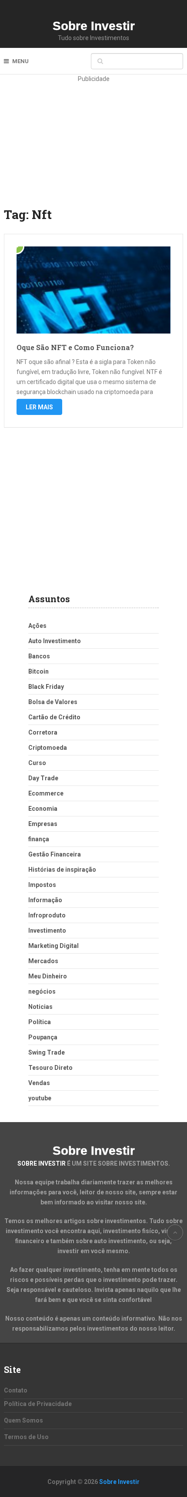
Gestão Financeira (54, 854)
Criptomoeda (47, 747)
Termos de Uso (26, 1436)
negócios (42, 991)
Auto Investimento (54, 640)
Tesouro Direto (50, 1067)
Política (39, 1021)
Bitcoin (38, 671)
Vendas (39, 1082)
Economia (42, 808)
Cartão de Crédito (54, 717)
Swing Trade (46, 1052)
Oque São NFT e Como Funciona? (75, 347)
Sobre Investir (94, 26)
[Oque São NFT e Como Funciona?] (94, 290)
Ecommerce (45, 793)
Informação (45, 900)
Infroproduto (47, 915)
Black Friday (46, 686)
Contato (15, 1390)
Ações (37, 625)
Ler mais (39, 407)
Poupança (42, 1037)
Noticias (40, 1006)
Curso (37, 762)
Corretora (42, 732)
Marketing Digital (53, 945)
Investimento (47, 930)
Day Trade (43, 778)
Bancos (39, 656)
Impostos (42, 884)
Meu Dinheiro (47, 976)
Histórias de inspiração (62, 869)
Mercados (43, 961)
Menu (20, 61)
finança (38, 839)
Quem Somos (23, 1420)
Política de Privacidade (38, 1403)
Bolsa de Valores (52, 701)
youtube (39, 1098)
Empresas (42, 823)
